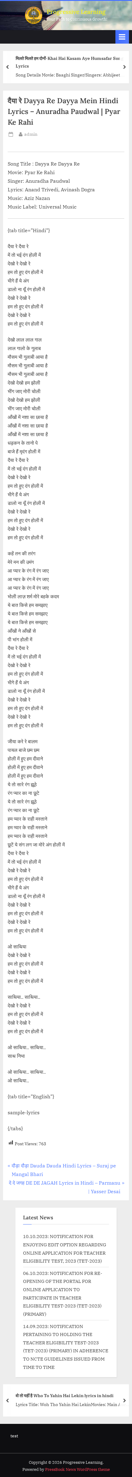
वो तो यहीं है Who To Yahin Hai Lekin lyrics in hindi (65, 1395)
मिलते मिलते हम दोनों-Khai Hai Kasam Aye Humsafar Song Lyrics (69, 62)
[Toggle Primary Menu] (122, 36)
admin (30, 134)
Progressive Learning (76, 11)
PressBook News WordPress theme (77, 1469)
